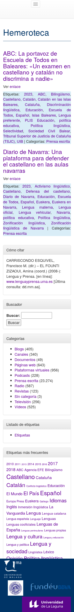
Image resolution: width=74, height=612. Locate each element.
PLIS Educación (39, 120)
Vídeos (20, 406)
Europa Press (15, 501)
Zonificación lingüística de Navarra (37, 225)
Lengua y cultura (24, 536)
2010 (10, 463)
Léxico (48, 551)
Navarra (63, 212)
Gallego (44, 501)
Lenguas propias (55, 530)
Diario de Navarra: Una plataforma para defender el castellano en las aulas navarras (36, 160)
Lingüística (35, 552)
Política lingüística (50, 125)
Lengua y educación (53, 537)
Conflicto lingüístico (36, 486)
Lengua (33, 513)
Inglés (11, 507)
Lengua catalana (54, 513)
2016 (44, 464)
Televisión (23, 401)
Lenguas (49, 518)
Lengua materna (37, 207)
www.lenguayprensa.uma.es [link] (29, 281)
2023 (28, 94)
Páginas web (25, 364)
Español (22, 115)
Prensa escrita (58, 141)
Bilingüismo (60, 94)
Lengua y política (17, 544)
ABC (41, 94)
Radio (19, 385)
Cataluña (32, 104)
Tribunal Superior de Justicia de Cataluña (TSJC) (37, 138)
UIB (20, 141)
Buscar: (13, 315)
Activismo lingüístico (52, 186)
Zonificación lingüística (24, 222)
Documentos (25, 359)
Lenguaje (35, 519)
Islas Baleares (44, 115)
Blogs (19, 348)
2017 (53, 463)
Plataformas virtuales (32, 369)
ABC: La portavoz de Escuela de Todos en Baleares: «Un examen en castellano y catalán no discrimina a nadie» (37, 65)
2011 (18, 464)
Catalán (29, 99)
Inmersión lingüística (33, 507)
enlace (15, 86)
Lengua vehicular (35, 212)
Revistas (22, 391)
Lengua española (17, 518)
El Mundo (14, 493)
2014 (31, 464)
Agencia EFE (34, 469)
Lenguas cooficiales (21, 524)
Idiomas (58, 500)
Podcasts (22, 375)
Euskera (43, 201)
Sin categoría (25, 396)
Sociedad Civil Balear (49, 130)
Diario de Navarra (18, 196)
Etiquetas (22, 435)
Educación (34, 109)
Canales (21, 354)
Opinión (14, 558)
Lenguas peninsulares (32, 530)
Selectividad (13, 130)
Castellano (12, 99)
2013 (24, 464)
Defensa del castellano (48, 191)
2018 (10, 469)
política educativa (18, 217)
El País (31, 493)
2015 (38, 464)
